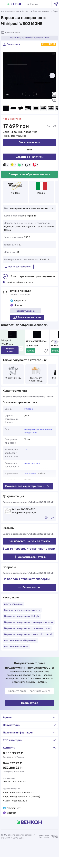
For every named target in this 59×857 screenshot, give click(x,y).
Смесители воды (13, 378)
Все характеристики (19, 266)
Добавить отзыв (12, 32)
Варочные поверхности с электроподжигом (28, 622)
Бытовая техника (41, 11)
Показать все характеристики (24, 486)
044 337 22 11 (12, 763)
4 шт (26, 449)
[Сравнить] (54, 126)
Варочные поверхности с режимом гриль (27, 628)
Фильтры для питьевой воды (36, 379)
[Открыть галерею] (54, 100)
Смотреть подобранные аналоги (29, 174)
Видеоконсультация (29, 317)
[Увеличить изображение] (54, 94)
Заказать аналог (29, 142)
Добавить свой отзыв (32, 556)
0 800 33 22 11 (13, 753)
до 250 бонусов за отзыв (29, 37)
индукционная (32, 463)
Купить (30, 351)
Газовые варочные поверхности (22, 610)
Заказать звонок (26, 311)
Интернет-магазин (10, 11)
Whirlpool (15, 193)
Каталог (26, 11)
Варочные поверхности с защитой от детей (28, 634)
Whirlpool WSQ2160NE (7, 340)
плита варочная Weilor (16, 646)
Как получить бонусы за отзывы (29, 541)
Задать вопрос (31, 587)
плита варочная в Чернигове (20, 640)
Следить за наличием (29, 156)
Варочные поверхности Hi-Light (22, 616)
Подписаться (29, 702)
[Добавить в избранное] (48, 126)
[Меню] (3, 4)
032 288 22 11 (12, 767)
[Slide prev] (7, 75)
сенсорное (30, 473)
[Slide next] (52, 75)
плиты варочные (13, 604)
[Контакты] (56, 4)
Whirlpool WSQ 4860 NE (37, 341)
